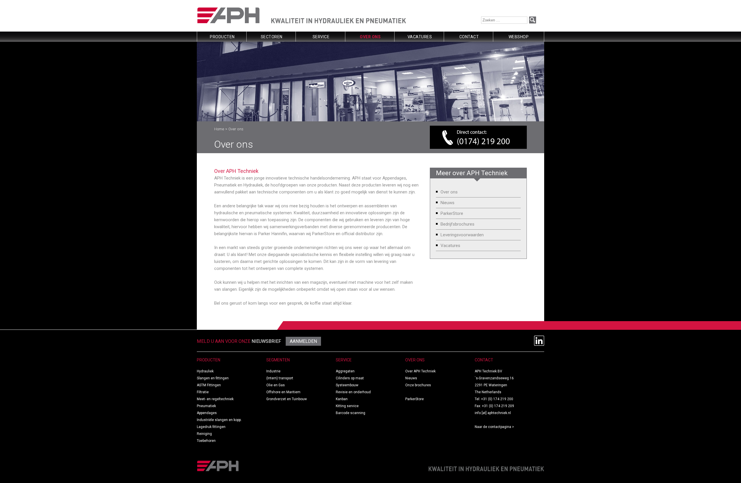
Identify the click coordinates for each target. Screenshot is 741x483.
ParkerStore (452, 213)
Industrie (273, 371)
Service (321, 36)
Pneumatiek (206, 406)
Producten (222, 36)
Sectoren (272, 36)
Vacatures (420, 36)
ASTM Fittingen (209, 385)
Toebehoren (206, 441)
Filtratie (203, 392)
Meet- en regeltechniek (215, 399)
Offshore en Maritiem (283, 392)
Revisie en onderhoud (353, 392)
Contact (469, 36)
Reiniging (204, 434)
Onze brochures (418, 385)
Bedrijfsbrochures (457, 224)
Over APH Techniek (420, 371)
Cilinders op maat (350, 378)
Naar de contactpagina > (494, 427)
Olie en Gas (275, 385)
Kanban (342, 399)
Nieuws (447, 202)
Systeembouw (347, 385)
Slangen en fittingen (213, 378)
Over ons (370, 36)
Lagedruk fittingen (211, 427)
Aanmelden (303, 341)
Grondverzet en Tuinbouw (286, 399)
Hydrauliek (205, 371)
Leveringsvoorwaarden (462, 234)
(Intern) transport (279, 378)
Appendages (207, 413)
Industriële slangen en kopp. (219, 420)
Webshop (519, 36)
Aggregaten (345, 371)
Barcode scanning (350, 413)
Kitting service (347, 406)
